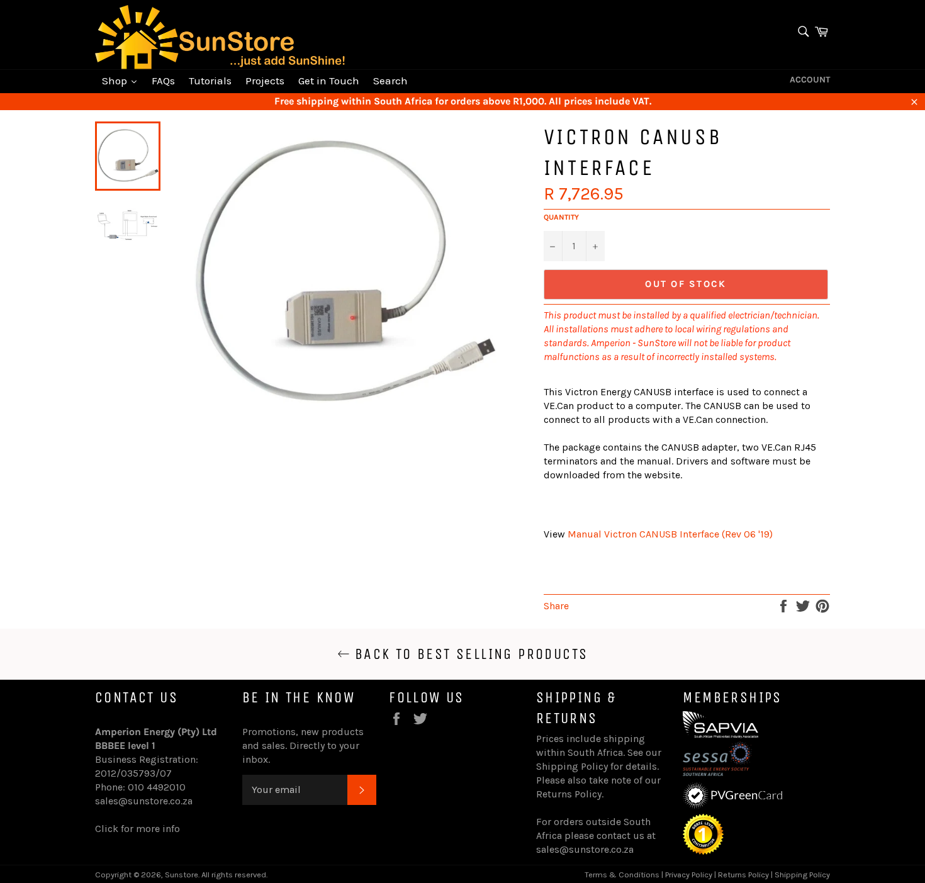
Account (810, 79)
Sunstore (181, 874)
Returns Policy (569, 794)
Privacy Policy (688, 874)
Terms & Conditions (622, 874)
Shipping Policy (572, 766)
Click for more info (137, 829)
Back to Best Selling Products (469, 654)
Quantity (561, 217)
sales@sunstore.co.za (144, 801)
